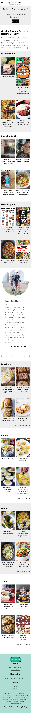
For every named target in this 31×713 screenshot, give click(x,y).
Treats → (27, 644)
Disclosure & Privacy (15, 667)
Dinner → (27, 571)
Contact (15, 686)
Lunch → (27, 498)
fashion (25, 43)
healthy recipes (8, 40)
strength (11, 43)
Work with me (15, 670)
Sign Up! (7, 678)
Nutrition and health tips (9, 38)
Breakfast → (25, 425)
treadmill (5, 43)
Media (15, 689)
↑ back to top (15, 659)
